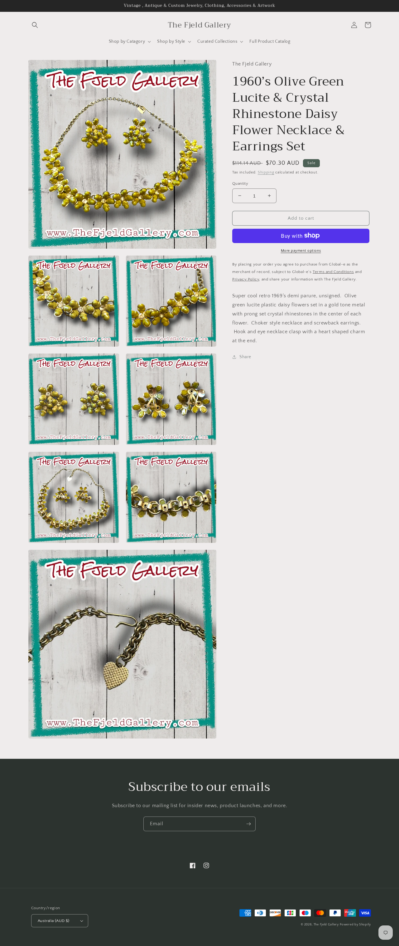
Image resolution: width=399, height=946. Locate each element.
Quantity (240, 183)
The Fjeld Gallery (326, 924)
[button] (35, 25)
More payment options (301, 250)
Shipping (266, 172)
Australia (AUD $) (54, 921)
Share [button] (245, 356)
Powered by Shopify (355, 924)
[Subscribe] (248, 824)
